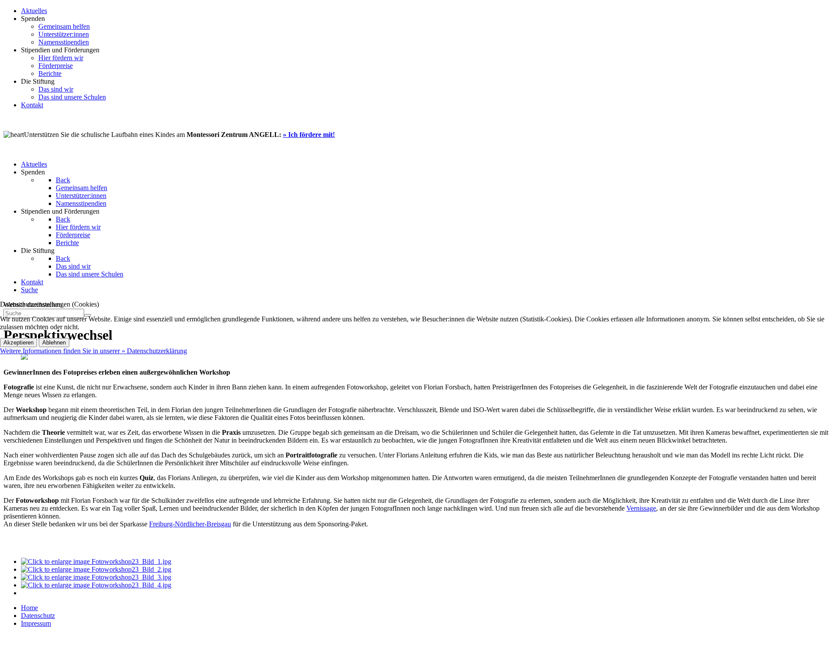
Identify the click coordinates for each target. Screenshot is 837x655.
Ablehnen (54, 342)
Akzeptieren (18, 342)
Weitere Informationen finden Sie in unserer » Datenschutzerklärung (93, 351)
